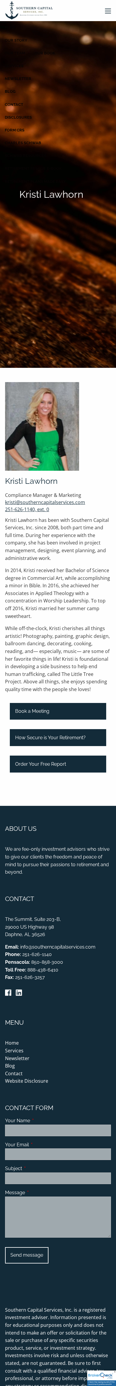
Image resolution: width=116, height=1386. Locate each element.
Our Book (45, 53)
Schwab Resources (25, 155)
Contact (14, 104)
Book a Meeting (32, 711)
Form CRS (14, 130)
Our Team (15, 53)
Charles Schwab (23, 143)
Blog (10, 91)
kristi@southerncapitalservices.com (45, 502)
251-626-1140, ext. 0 (27, 509)
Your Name (40, 1120)
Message (38, 1192)
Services (14, 66)
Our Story (16, 40)
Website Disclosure (26, 1081)
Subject (36, 1168)
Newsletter (18, 78)
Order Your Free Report (40, 764)
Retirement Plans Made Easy (35, 181)
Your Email (40, 1145)
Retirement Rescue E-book (33, 168)
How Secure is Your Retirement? (50, 737)
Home (10, 27)
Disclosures (18, 117)
